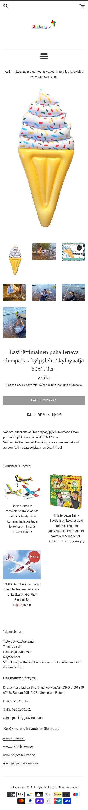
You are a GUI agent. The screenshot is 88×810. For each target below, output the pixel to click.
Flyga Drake (44, 787)
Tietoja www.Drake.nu (18, 641)
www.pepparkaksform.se (20, 763)
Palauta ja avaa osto (17, 652)
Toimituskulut (48, 385)
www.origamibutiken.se (19, 755)
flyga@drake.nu (32, 718)
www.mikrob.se (14, 738)
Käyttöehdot (11, 657)
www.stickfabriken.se (18, 746)
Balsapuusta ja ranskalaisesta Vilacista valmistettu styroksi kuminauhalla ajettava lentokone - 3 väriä (22, 516)
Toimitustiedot (12, 646)
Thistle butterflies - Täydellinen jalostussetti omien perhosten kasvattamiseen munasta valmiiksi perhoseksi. (66, 526)
